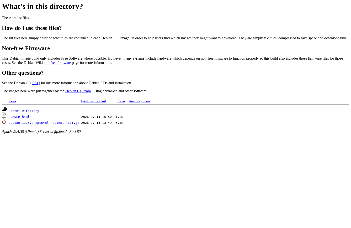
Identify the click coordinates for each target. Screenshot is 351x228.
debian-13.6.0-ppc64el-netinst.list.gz (44, 122)
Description (139, 101)
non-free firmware (57, 63)
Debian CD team (78, 91)
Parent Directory (24, 111)
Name (12, 101)
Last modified (93, 101)
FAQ (36, 83)
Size (121, 101)
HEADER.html (19, 117)
